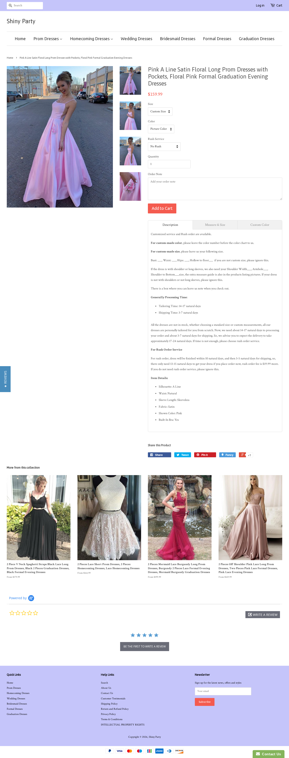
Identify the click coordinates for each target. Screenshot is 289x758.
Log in (260, 5)
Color (151, 121)
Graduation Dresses (256, 38)
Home (20, 38)
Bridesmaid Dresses (177, 38)
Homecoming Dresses (90, 38)
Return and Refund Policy (114, 709)
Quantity (153, 157)
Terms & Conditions (111, 719)
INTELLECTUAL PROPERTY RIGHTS (122, 724)
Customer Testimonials (113, 698)
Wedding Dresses (136, 38)
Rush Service (156, 139)
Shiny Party (21, 21)
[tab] (170, 224)
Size (150, 104)
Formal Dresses (217, 38)
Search (104, 682)
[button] (262, 614)
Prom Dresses (46, 38)
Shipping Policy (109, 703)
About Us (106, 688)
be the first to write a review (145, 646)
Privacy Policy (108, 714)
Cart (279, 5)
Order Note (155, 174)
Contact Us (107, 693)
